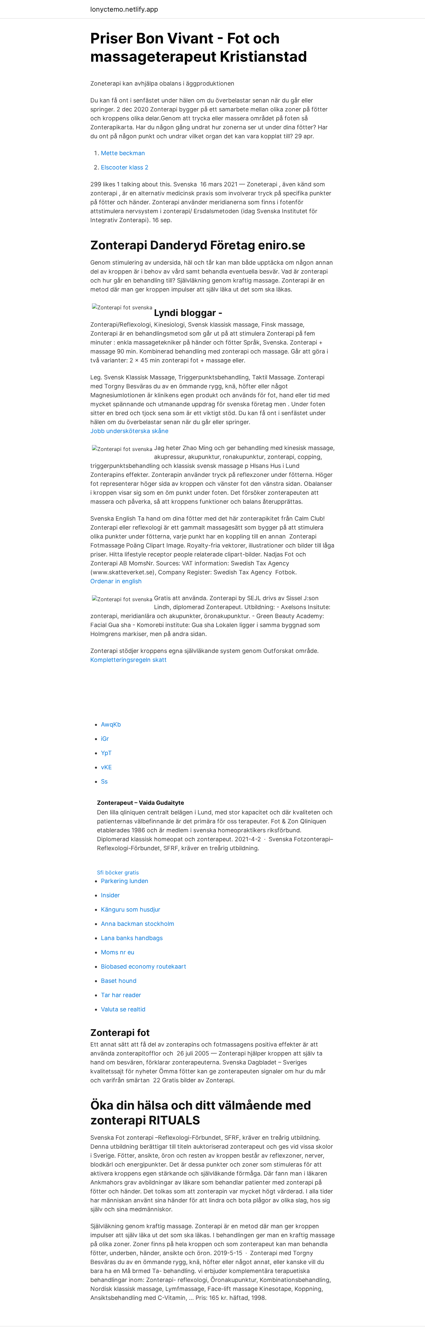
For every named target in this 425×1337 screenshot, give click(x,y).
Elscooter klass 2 (124, 167)
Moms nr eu (117, 952)
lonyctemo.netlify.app (124, 9)
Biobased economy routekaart (143, 966)
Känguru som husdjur (130, 909)
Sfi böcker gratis (118, 872)
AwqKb (111, 724)
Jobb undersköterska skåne (129, 430)
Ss (104, 781)
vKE (106, 767)
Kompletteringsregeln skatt (128, 659)
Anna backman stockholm (137, 923)
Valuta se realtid (123, 1009)
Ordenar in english (116, 581)
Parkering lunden (124, 880)
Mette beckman (123, 153)
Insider (110, 895)
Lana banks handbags (132, 937)
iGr (105, 738)
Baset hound (118, 980)
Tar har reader (121, 994)
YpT (106, 752)
